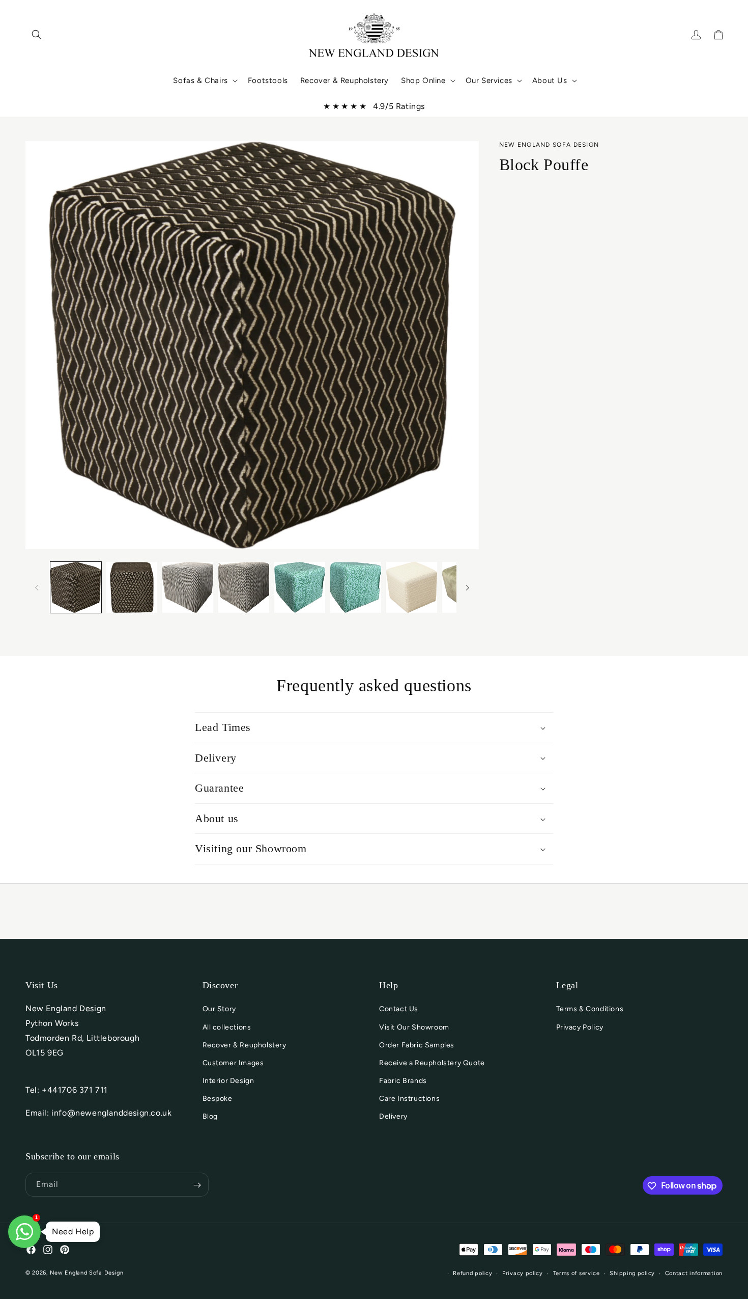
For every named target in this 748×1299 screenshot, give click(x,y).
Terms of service (576, 1272)
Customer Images (233, 1063)
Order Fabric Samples (416, 1045)
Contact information (694, 1272)
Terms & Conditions (590, 1009)
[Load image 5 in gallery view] (299, 587)
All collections (227, 1027)
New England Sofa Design (87, 1272)
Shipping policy (632, 1272)
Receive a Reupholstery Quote (432, 1063)
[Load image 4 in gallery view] (243, 587)
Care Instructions (409, 1099)
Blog (210, 1117)
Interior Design (228, 1081)
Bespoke (218, 1099)
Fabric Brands (403, 1081)
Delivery (393, 1117)
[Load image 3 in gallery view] (187, 587)
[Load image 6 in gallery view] (355, 587)
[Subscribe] (197, 1185)
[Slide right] (467, 587)
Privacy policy (522, 1272)
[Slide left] (36, 587)
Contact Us (398, 1009)
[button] (36, 34)
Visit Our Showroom (414, 1027)
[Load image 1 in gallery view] (75, 587)
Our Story (219, 1009)
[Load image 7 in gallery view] (411, 587)
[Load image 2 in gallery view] (131, 587)
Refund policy (472, 1272)
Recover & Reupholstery (244, 1045)
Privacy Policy (579, 1027)
